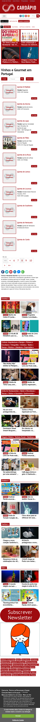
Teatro (30, 345)
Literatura (18, 347)
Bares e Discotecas (27, 391)
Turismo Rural (20, 437)
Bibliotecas (5, 662)
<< (5, 260)
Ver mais (34, 98)
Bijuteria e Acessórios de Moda (23, 675)
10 (30, 260)
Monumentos (32, 662)
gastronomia (5, 24)
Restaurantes (14, 391)
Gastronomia (28, 393)
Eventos (5, 298)
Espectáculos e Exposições (11, 672)
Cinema (23, 345)
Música (10, 347)
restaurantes (13, 21)
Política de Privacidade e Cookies (19, 690)
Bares (18, 660)
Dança (4, 347)
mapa (33, 27)
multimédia (15, 27)
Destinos (30, 437)
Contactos (5, 690)
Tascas (4, 393)
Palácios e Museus (18, 662)
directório (7, 27)
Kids (3, 568)
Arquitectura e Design (16, 342)
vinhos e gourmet (24, 21)
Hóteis (10, 437)
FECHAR (18, 716)
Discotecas (26, 660)
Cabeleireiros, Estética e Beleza (23, 667)
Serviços (4, 670)
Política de (18, 720)
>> (9, 265)
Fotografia (14, 345)
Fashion (5, 524)
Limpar (4, 79)
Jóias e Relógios (24, 670)
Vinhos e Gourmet (15, 393)
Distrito (29, 79)
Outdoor (5, 480)
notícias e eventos (25, 27)
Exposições (28, 347)
